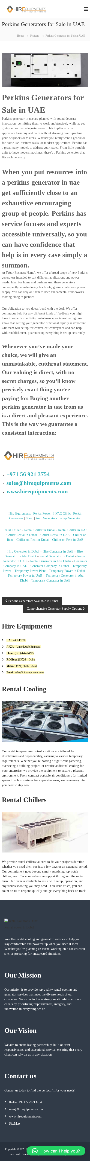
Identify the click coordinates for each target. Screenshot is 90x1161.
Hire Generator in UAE (58, 551)
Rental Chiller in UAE (72, 530)
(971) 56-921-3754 (26, 666)
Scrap (29, 518)
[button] (56, 1150)
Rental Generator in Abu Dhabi (50, 561)
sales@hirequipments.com (38, 483)
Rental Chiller (12, 530)
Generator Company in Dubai (49, 566)
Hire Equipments (20, 513)
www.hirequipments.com (37, 491)
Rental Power (42, 513)
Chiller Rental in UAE (55, 535)
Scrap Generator (70, 518)
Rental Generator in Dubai (56, 556)
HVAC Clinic (62, 513)
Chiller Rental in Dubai (21, 535)
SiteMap (14, 1123)
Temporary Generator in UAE (50, 580)
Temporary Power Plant (30, 571)
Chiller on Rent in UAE (67, 539)
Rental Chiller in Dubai (39, 530)
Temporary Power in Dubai (67, 571)
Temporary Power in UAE (25, 575)
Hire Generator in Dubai (23, 551)
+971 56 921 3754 (28, 474)
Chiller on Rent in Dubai (32, 539)
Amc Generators (46, 518)
